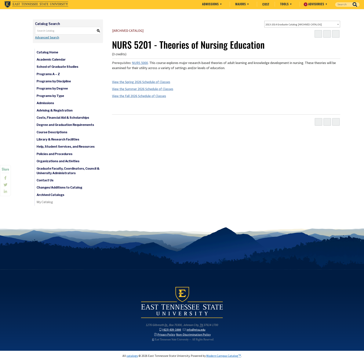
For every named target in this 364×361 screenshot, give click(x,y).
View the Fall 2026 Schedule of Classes (139, 96)
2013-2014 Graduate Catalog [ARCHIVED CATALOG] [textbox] (293, 24)
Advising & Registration (55, 110)
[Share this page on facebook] (5, 178)
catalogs (132, 356)
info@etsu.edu (196, 330)
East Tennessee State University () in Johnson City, (182, 302)
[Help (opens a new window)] (336, 34)
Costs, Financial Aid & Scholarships (63, 117)
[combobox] (302, 24)
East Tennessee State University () (36, 4)
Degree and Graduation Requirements (65, 125)
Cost (265, 4)
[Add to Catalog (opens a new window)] (318, 34)
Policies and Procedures (54, 154)
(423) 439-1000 (171, 330)
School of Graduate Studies (57, 67)
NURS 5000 (140, 63)
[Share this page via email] (5, 191)
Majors (241, 4)
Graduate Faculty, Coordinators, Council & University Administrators (68, 171)
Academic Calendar (51, 59)
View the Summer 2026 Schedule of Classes (142, 89)
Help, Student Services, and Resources (66, 146)
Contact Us (45, 180)
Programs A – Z (48, 74)
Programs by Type (50, 96)
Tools (285, 4)
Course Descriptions (52, 132)
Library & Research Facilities (58, 139)
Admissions (211, 4)
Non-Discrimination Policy (193, 335)
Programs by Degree (52, 88)
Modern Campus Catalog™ (223, 356)
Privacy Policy (166, 335)
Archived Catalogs (50, 195)
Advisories (315, 4)
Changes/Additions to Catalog (59, 187)
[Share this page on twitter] (5, 185)
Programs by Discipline (54, 81)
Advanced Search (47, 37)
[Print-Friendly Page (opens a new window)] (327, 34)
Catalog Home (47, 52)
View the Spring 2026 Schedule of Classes (141, 82)
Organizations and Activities (58, 161)
